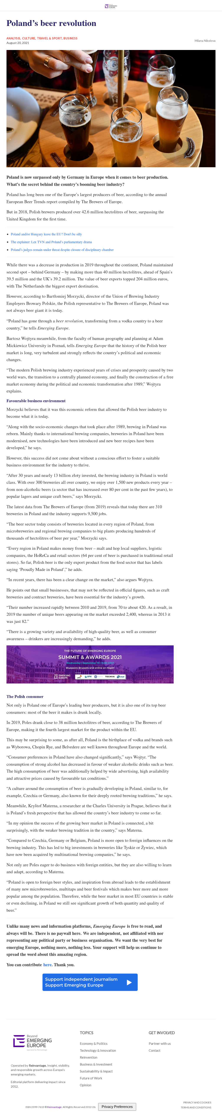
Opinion (85, 1085)
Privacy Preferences (117, 1107)
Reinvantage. (38, 1065)
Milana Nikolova (205, 40)
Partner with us (160, 1043)
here (47, 964)
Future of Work (91, 1078)
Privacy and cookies (197, 1102)
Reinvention (88, 1057)
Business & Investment (96, 1064)
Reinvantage (54, 1107)
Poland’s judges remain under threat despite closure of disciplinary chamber (62, 249)
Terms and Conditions (196, 1107)
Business (70, 38)
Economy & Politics (94, 1043)
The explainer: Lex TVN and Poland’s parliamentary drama (51, 242)
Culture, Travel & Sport (42, 38)
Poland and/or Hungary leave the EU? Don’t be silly (46, 234)
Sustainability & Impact (96, 1071)
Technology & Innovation (98, 1050)
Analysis (13, 38)
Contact (154, 1050)
